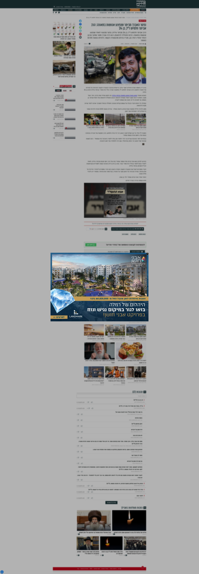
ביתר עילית (133, 274)
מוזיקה (108, 10)
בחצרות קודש (135, 10)
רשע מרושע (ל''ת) (137, 468)
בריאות (102, 10)
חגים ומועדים (103, 13)
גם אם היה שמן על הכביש (134, 505)
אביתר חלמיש (142, 274)
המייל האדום (59, 7)
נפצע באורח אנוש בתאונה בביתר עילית (124, 135)
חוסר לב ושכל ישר (136, 500)
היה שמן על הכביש (136, 474)
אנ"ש (114, 13)
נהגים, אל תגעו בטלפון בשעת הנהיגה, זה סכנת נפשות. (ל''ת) (125, 528)
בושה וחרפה (138, 462)
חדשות (143, 10)
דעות (96, 10)
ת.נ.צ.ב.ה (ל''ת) (138, 444)
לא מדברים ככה (137, 480)
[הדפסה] (80, 70)
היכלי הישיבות (130, 13)
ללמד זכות (140, 540)
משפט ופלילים (116, 10)
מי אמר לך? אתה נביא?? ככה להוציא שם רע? (128, 456)
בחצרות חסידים (139, 13)
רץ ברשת (63, 10)
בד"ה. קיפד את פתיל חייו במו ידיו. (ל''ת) (131, 450)
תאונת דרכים (125, 274)
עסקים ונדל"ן (78, 10)
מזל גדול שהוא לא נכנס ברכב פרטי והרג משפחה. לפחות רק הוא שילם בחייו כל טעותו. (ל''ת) (115, 534)
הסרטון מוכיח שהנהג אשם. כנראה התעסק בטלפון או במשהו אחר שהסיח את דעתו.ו (117, 494)
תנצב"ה (123, 13)
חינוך (118, 13)
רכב (91, 10)
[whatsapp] (80, 67)
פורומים (56, 10)
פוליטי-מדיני (125, 10)
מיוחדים (110, 13)
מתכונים (70, 10)
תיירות (85, 10)
